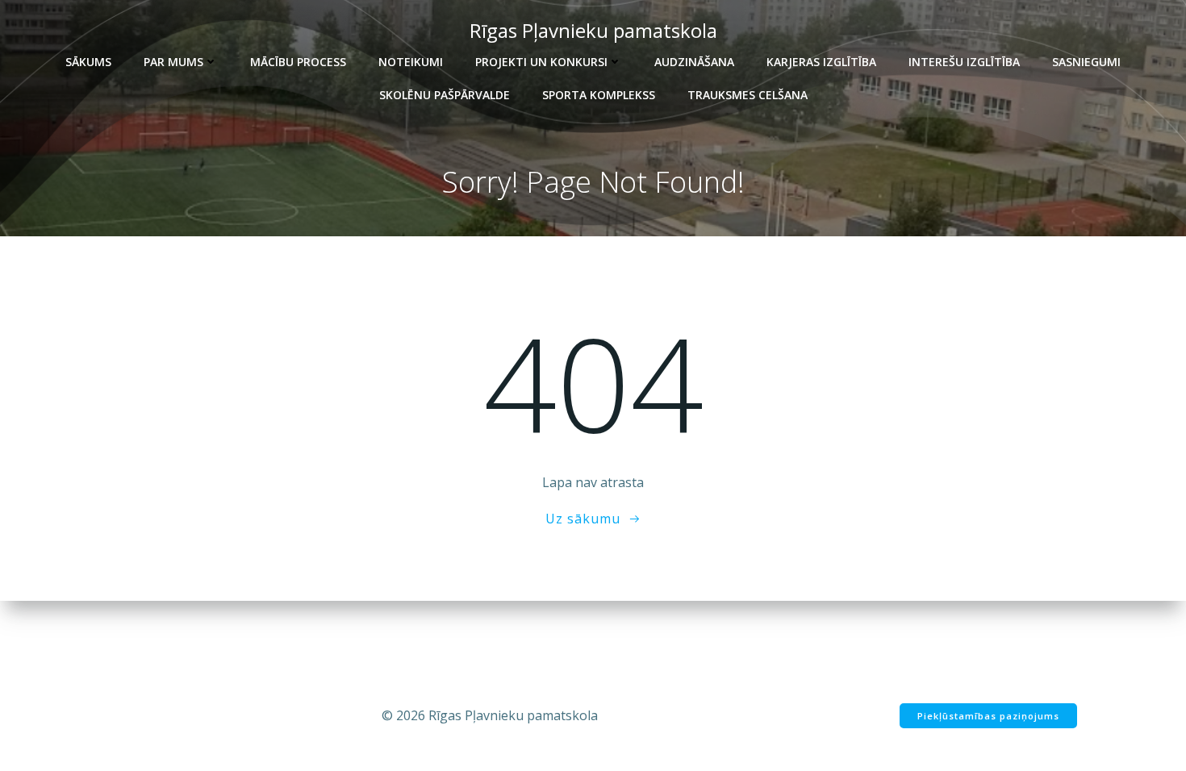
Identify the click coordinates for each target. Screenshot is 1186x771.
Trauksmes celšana (747, 94)
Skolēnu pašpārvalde (444, 94)
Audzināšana (694, 61)
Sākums (88, 61)
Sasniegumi (1086, 61)
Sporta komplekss (598, 94)
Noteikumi (410, 61)
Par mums (173, 61)
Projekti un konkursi (541, 61)
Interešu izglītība (964, 61)
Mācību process (298, 61)
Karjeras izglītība (821, 61)
